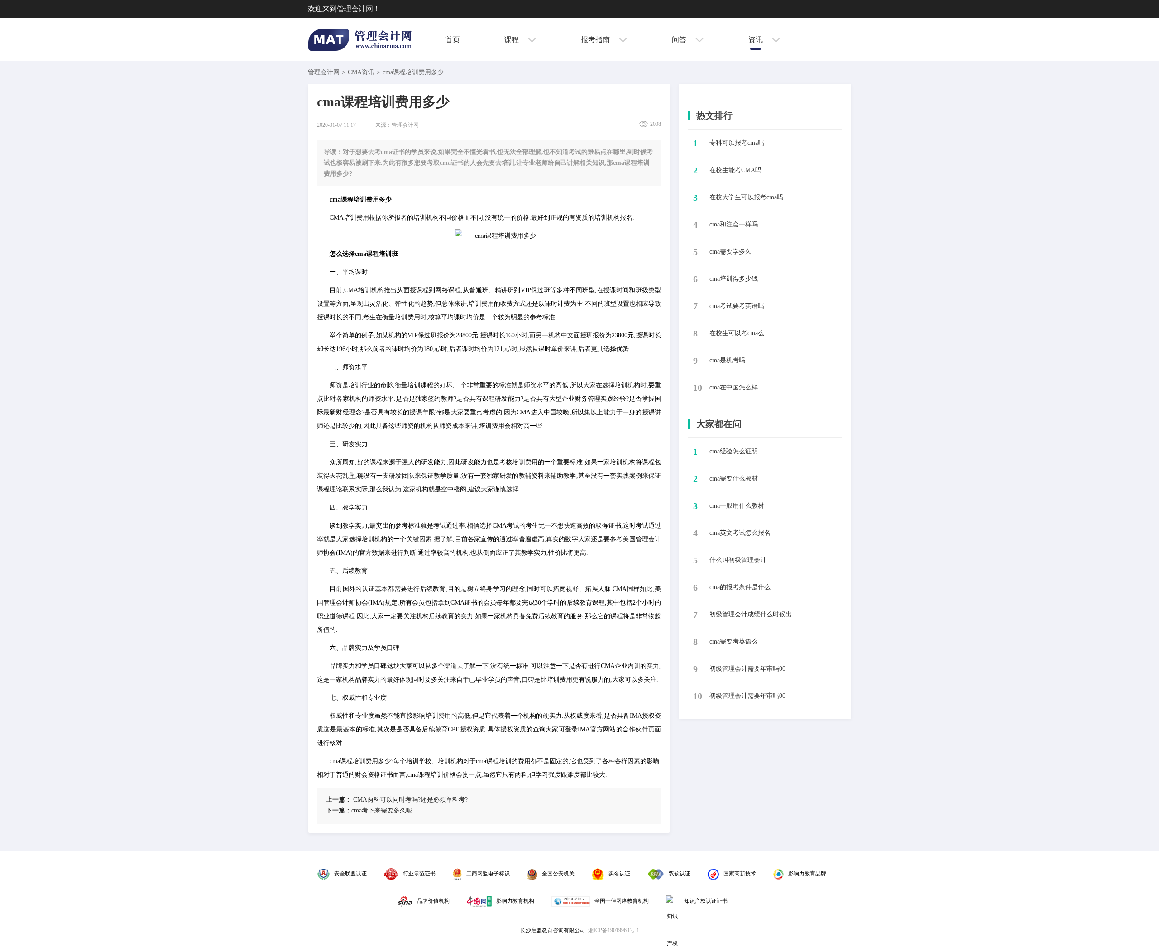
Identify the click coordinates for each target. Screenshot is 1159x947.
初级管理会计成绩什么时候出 (750, 614)
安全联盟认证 (350, 873)
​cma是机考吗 (727, 360)
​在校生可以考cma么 (736, 333)
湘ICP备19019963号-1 (613, 930)
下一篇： (338, 810)
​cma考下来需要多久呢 (369, 810)
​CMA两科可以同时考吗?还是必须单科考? (397, 799)
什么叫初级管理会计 (737, 560)
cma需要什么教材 (733, 478)
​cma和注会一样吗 (733, 224)
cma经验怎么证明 (733, 451)
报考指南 (596, 39)
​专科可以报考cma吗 (736, 142)
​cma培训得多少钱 (733, 278)
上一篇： (338, 799)
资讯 (756, 39)
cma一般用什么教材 (736, 505)
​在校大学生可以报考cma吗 (746, 197)
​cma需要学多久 (730, 251)
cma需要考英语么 (733, 641)
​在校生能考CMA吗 (735, 170)
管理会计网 (324, 72)
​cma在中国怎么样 (733, 387)
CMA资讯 (361, 72)
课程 (512, 39)
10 (697, 388)
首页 (452, 39)
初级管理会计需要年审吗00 (747, 668)
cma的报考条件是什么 (740, 587)
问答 (680, 39)
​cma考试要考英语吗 (736, 306)
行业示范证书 (419, 873)
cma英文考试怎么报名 (740, 532)
